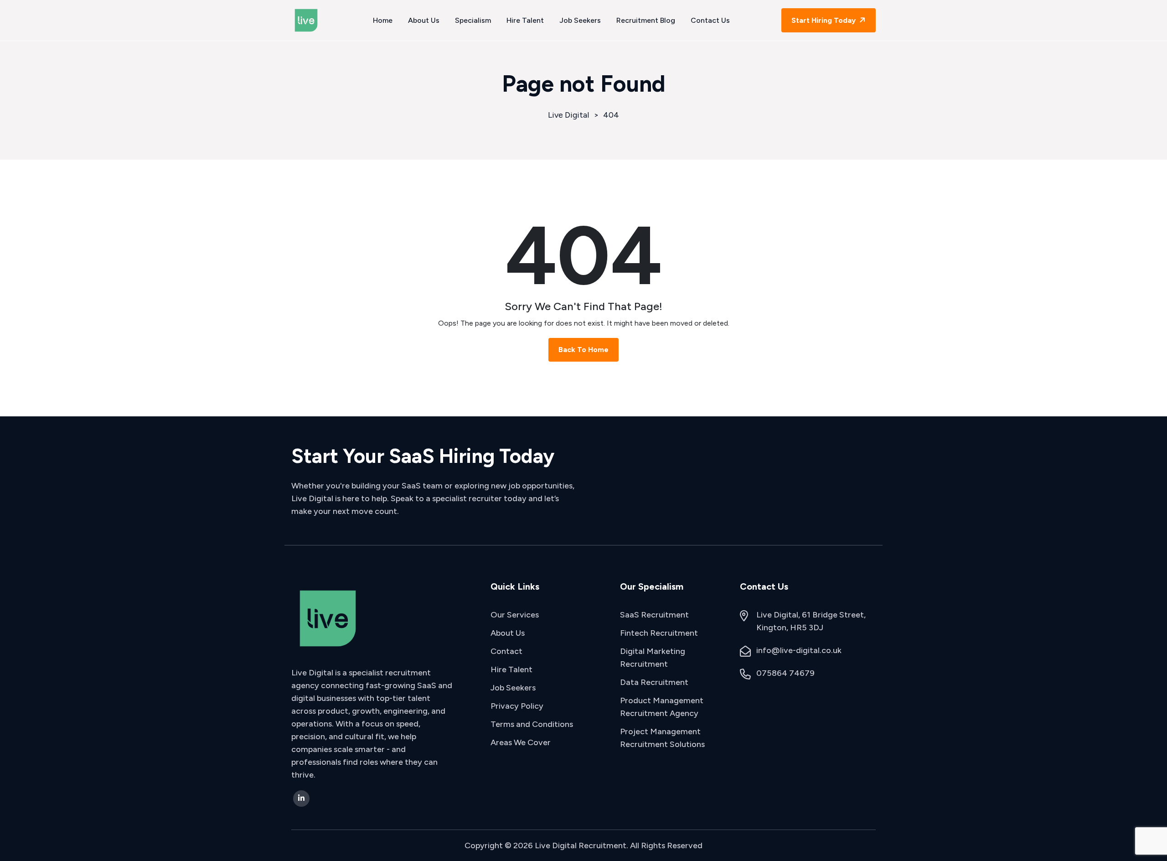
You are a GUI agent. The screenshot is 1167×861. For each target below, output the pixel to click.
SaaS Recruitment (654, 615)
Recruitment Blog (645, 20)
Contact (506, 651)
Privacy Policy (517, 706)
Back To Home (583, 349)
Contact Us (710, 20)
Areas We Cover (521, 742)
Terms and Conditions (532, 724)
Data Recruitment (654, 682)
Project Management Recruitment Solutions (662, 737)
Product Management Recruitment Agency (661, 706)
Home (382, 20)
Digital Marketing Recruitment (652, 657)
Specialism (473, 20)
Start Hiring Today (824, 20)
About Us (423, 20)
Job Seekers (580, 20)
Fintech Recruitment (659, 633)
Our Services (515, 615)
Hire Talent (525, 20)
